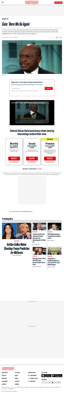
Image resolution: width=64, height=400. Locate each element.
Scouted (4, 384)
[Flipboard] (59, 383)
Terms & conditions (55, 387)
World (16, 378)
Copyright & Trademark (8, 388)
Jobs (14, 387)
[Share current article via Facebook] (49, 37)
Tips (12, 387)
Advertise (19, 387)
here (31, 211)
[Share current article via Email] (57, 37)
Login (40, 169)
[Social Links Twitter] (46, 383)
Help (23, 387)
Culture (17, 381)
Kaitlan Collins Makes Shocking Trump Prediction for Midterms (16, 248)
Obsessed (4, 378)
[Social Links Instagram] (49, 383)
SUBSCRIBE (58, 2)
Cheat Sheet (5, 372)
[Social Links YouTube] (52, 383)
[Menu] (4, 2)
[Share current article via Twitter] (53, 37)
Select (14, 158)
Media (16, 375)
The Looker (4, 381)
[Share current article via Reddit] (60, 37)
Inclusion (47, 387)
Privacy (27, 387)
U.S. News (17, 372)
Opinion (17, 384)
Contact (8, 387)
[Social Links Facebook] (42, 383)
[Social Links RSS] (56, 383)
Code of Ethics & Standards (37, 387)
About (3, 387)
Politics (4, 375)
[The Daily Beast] (32, 2)
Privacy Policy (55, 174)
